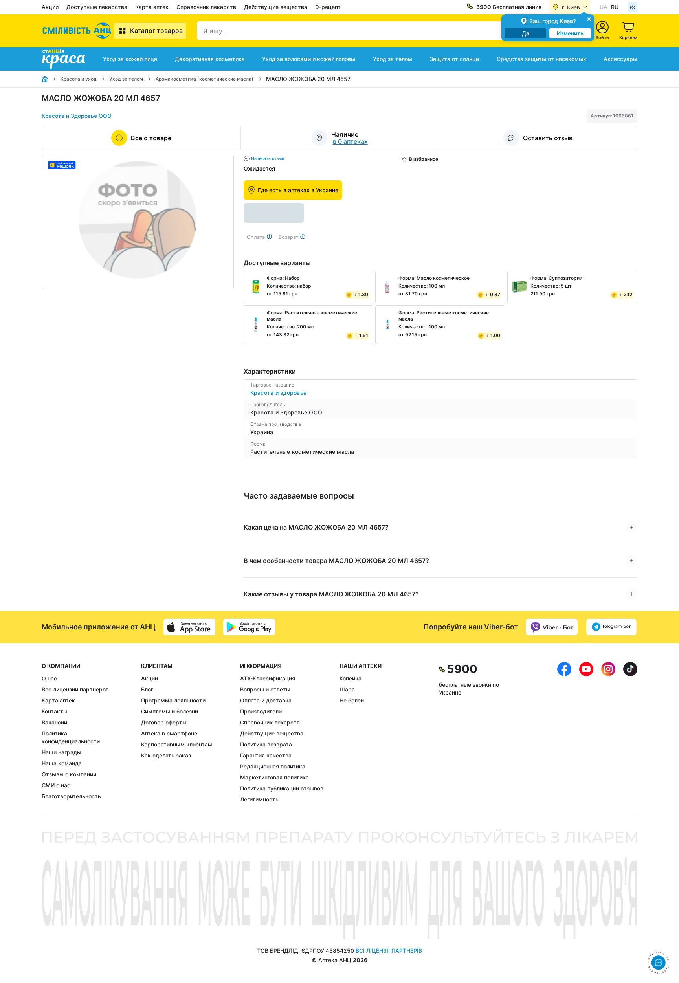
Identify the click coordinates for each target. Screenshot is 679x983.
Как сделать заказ (166, 755)
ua (603, 7)
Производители (261, 711)
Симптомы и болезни (169, 711)
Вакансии (54, 722)
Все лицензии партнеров (75, 689)
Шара (347, 689)
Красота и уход (79, 79)
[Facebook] (564, 732)
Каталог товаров (156, 31)
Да (525, 33)
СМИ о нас (56, 785)
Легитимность (259, 799)
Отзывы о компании (69, 774)
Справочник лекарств (206, 7)
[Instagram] (608, 732)
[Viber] (552, 627)
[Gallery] (138, 222)
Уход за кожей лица (130, 58)
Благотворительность (71, 796)
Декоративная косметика (210, 58)
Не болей (352, 700)
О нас (49, 678)
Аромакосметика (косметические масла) (204, 79)
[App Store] (189, 627)
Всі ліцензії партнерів (389, 950)
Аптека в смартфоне (169, 733)
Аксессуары (620, 58)
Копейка (351, 678)
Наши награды (61, 752)
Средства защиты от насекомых (541, 58)
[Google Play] (249, 627)
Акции (50, 7)
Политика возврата (266, 744)
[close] (589, 18)
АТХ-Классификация (267, 678)
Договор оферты (164, 722)
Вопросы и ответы (265, 689)
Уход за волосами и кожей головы (308, 58)
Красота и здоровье (278, 392)
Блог (147, 689)
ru (614, 7)
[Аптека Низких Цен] (78, 30)
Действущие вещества (275, 7)
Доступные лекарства (96, 7)
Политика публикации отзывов (281, 788)
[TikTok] (630, 732)
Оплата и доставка (266, 700)
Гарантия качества (266, 755)
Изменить (570, 33)
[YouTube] (586, 732)
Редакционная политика (272, 766)
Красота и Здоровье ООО (77, 115)
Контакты (55, 711)
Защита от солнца (454, 58)
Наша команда (62, 763)
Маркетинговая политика (274, 777)
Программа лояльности (173, 700)
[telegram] (611, 627)
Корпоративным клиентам (176, 744)
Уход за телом (392, 58)
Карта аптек (152, 7)
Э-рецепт (328, 7)
